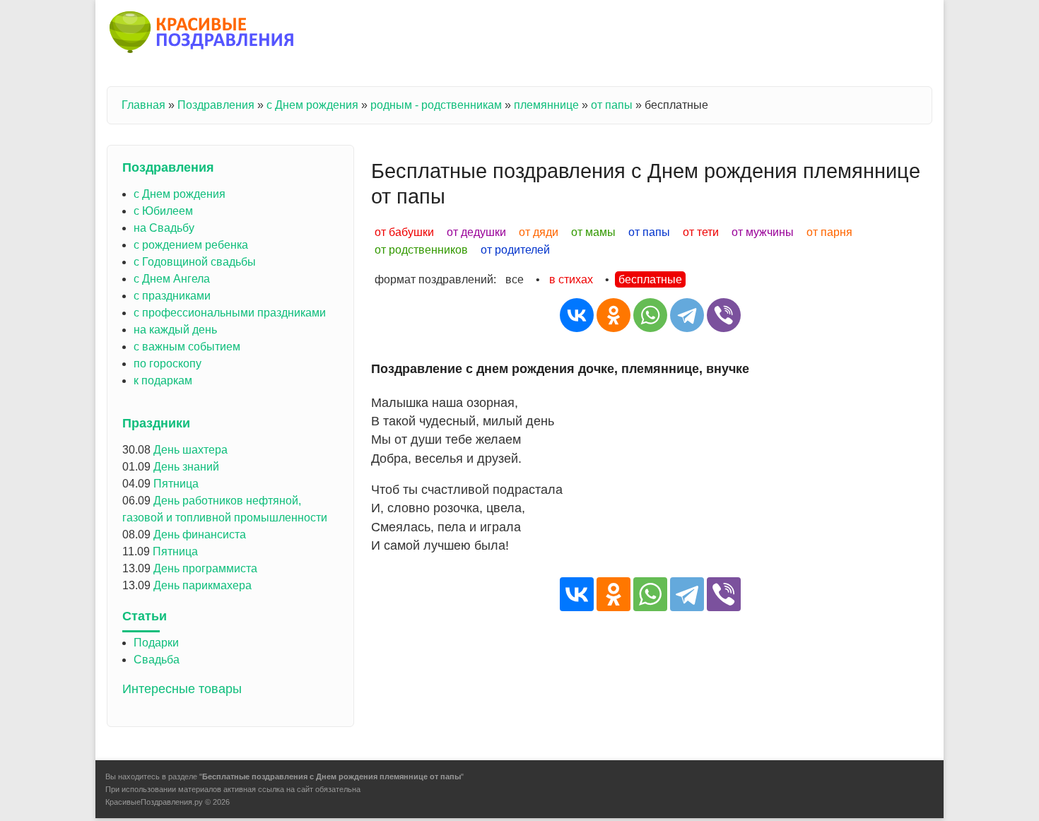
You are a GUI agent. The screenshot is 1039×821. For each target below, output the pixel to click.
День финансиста (199, 534)
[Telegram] (687, 315)
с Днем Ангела (172, 279)
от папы (612, 105)
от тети (701, 232)
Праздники (156, 423)
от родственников (421, 250)
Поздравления (215, 105)
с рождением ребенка (191, 245)
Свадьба (157, 660)
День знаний (186, 467)
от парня (829, 232)
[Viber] (724, 315)
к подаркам (163, 380)
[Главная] (202, 34)
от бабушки (404, 232)
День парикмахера (202, 585)
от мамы (593, 232)
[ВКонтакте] (577, 315)
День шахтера (190, 450)
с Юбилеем (163, 211)
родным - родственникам (436, 105)
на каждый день (175, 330)
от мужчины (763, 232)
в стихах (571, 279)
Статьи (144, 616)
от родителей (515, 250)
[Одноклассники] (613, 315)
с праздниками (172, 296)
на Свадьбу (164, 228)
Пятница (176, 484)
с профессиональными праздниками (230, 313)
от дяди (538, 232)
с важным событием (187, 347)
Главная (143, 105)
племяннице (546, 105)
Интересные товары (182, 689)
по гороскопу (167, 364)
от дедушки (476, 232)
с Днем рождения (312, 105)
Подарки (156, 643)
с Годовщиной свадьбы (195, 262)
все (514, 279)
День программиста (205, 568)
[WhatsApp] (650, 315)
